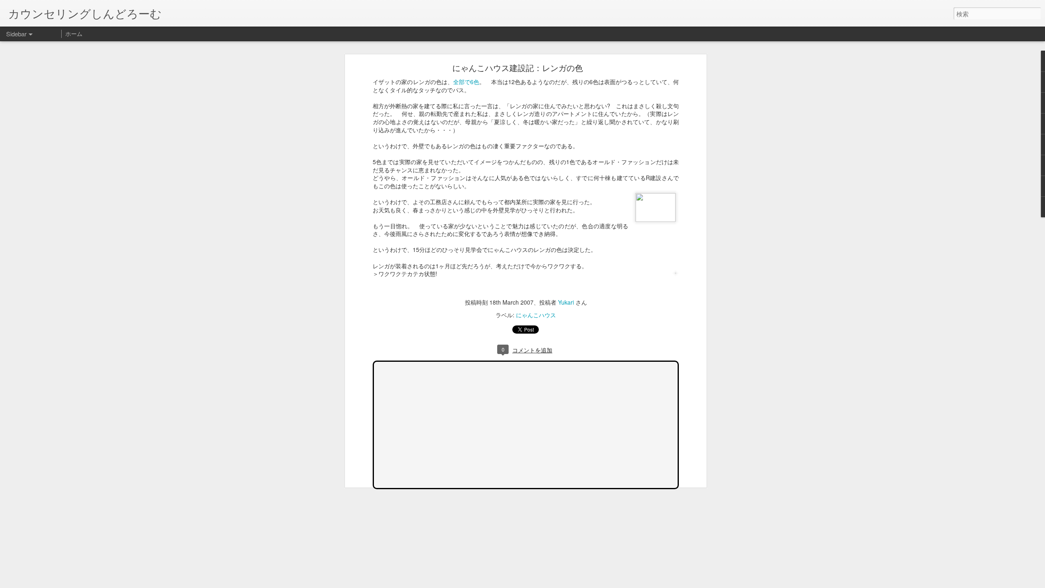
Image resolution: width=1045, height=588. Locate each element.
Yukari (566, 302)
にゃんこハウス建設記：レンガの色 (517, 68)
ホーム (73, 33)
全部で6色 (466, 82)
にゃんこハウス (536, 315)
